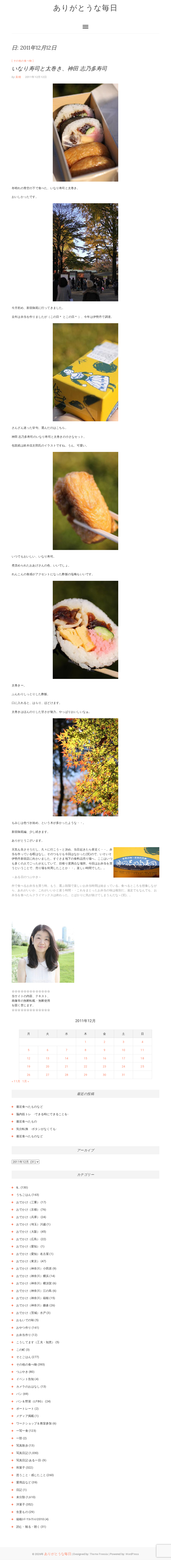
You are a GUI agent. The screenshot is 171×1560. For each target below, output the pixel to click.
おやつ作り (23, 1327)
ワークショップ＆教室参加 (34, 1423)
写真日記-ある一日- (29, 1460)
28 (66, 1074)
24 (123, 1066)
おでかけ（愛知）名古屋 (32, 1254)
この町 (20, 1349)
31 (123, 1074)
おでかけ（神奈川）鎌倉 (32, 1305)
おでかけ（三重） (28, 1202)
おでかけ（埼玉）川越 (31, 1224)
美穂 (18, 77)
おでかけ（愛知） (28, 1246)
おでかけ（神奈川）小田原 (34, 1268)
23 (104, 1066)
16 (104, 1058)
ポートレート (25, 1408)
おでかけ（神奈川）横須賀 (34, 1283)
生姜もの (22, 1512)
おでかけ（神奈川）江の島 (34, 1290)
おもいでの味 (25, 1320)
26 (28, 1074)
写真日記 (22, 1453)
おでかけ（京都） (28, 1209)
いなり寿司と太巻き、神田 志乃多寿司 (59, 68)
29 (85, 1074)
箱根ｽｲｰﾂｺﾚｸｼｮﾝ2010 (30, 1519)
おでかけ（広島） (28, 1239)
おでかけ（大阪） (28, 1231)
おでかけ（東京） (28, 1261)
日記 (19, 1489)
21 (66, 1066)
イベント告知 (25, 1379)
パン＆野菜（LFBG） (30, 1401)
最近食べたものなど (29, 1106)
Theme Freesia (99, 1554)
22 (85, 1066)
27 (47, 1074)
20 (47, 1066)
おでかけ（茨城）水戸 (31, 1312)
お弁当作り (23, 1335)
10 (123, 1050)
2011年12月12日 (36, 77)
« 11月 (16, 1081)
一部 (19, 1438)
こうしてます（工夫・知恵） (35, 1342)
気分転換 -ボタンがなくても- (36, 1129)
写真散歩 (22, 1445)
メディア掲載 (25, 1416)
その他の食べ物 (22, 60)
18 (142, 1058)
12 (28, 1058)
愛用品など (23, 1482)
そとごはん (23, 1357)
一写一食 (22, 1430)
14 (66, 1058)
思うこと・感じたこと (31, 1475)
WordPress (132, 1554)
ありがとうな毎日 (85, 7)
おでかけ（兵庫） (28, 1217)
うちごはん (23, 1194)
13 (47, 1058)
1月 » (25, 1081)
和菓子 (20, 1467)
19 (28, 1066)
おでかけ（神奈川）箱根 (32, 1298)
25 (142, 1066)
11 (142, 1050)
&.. (18, 1187)
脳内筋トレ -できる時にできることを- (42, 1114)
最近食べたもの (26, 1121)
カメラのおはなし (28, 1386)
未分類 (20, 1497)
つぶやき (22, 1371)
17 (123, 1058)
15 (85, 1058)
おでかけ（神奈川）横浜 (32, 1276)
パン (19, 1393)
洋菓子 (20, 1504)
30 (104, 1074)
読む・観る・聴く (28, 1526)
